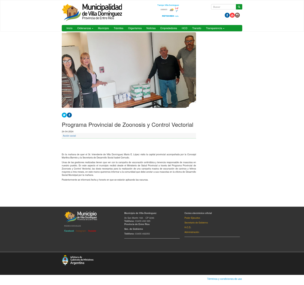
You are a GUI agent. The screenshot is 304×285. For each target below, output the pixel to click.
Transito (196, 28)
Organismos (135, 28)
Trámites (118, 28)
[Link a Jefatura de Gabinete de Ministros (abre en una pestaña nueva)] (77, 259)
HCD (184, 28)
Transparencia (214, 28)
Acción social (69, 135)
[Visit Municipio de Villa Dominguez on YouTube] (232, 14)
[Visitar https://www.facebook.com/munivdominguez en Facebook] (69, 114)
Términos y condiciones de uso (224, 279)
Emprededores (168, 28)
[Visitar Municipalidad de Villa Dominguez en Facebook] (227, 14)
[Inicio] (92, 12)
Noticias (151, 28)
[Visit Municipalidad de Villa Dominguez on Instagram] (237, 14)
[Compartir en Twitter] (64, 114)
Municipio (103, 28)
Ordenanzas (84, 28)
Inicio (69, 28)
